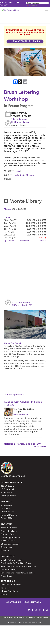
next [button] (42, 240)
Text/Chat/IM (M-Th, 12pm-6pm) (16, 563)
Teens (18, 171)
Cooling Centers (8, 496)
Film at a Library (8, 570)
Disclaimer (5, 508)
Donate (4, 594)
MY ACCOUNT (8, 2)
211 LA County (7, 486)
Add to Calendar (19, 119)
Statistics (5, 550)
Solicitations (6, 547)
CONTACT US (13, 602)
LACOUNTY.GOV (32, 602)
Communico (43, 617)
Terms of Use (7, 518)
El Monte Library (20, 122)
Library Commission (10, 544)
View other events (25, 41)
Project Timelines (9, 531)
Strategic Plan (7, 534)
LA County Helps (8, 489)
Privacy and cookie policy (13, 617)
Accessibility (6, 505)
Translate (34, 5)
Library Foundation (9, 591)
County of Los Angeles (13, 476)
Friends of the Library (11, 585)
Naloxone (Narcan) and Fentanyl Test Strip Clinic (22, 445)
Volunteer (5, 588)
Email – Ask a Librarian (11, 560)
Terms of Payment (9, 515)
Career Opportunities (10, 537)
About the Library (9, 528)
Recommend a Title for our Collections (18, 566)
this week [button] (24, 240)
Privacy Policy (7, 512)
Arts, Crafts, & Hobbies (24, 175)
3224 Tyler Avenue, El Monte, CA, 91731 (22, 303)
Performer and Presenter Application (18, 573)
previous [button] (9, 240)
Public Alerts (6, 492)
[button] (47, 12)
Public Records (8, 541)
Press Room (6, 576)
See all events (39, 446)
